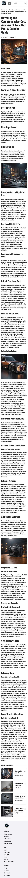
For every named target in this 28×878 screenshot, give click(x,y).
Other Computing (19, 10)
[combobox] (19, 3)
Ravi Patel (5, 37)
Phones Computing (10, 10)
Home (2, 10)
